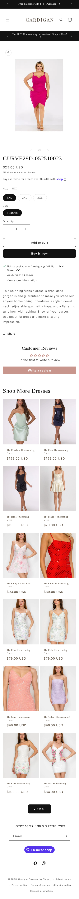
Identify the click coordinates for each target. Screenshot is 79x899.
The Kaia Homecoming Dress (18, 785)
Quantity (8, 221)
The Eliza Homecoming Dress (18, 652)
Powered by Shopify (40, 879)
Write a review (39, 370)
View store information (22, 280)
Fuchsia (12, 212)
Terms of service (40, 885)
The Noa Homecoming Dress (55, 785)
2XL (26, 198)
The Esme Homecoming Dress (56, 452)
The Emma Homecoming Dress (56, 585)
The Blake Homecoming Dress (56, 518)
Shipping (7, 172)
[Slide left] (31, 150)
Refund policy (63, 879)
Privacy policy (19, 885)
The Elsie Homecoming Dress (55, 652)
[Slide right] (48, 150)
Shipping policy (62, 885)
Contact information (41, 891)
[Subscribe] (66, 836)
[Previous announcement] (7, 4)
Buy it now (39, 253)
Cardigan (23, 879)
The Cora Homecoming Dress (18, 718)
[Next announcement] (72, 4)
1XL (9, 197)
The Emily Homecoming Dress (19, 585)
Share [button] (11, 333)
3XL (42, 198)
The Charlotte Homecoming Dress (21, 452)
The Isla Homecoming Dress (18, 518)
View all (40, 809)
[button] (7, 20)
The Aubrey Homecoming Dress (57, 718)
